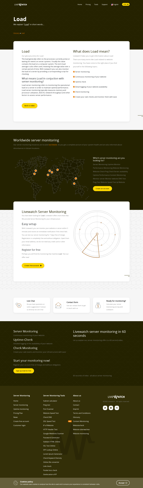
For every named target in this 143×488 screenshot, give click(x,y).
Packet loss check (50, 470)
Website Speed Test (51, 413)
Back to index (29, 106)
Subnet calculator (50, 401)
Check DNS (47, 417)
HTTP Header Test (50, 429)
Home (80, 4)
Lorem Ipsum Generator (52, 454)
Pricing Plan (18, 413)
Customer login (19, 425)
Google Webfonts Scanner (53, 433)
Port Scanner (48, 409)
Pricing (88, 4)
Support (105, 4)
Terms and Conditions (82, 413)
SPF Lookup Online (50, 450)
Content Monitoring (81, 421)
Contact (76, 405)
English (115, 4)
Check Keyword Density (52, 458)
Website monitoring (81, 433)
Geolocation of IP (50, 474)
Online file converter (51, 462)
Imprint (76, 409)
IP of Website (48, 425)
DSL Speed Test (49, 421)
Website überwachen (81, 429)
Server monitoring (20, 405)
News (15, 417)
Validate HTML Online (51, 442)
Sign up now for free (23, 371)
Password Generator (51, 437)
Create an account (102, 189)
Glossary (76, 417)
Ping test (46, 405)
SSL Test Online (49, 446)
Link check (47, 466)
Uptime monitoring (21, 409)
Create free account (32, 266)
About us (76, 401)
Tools (96, 4)
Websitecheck (78, 425)
